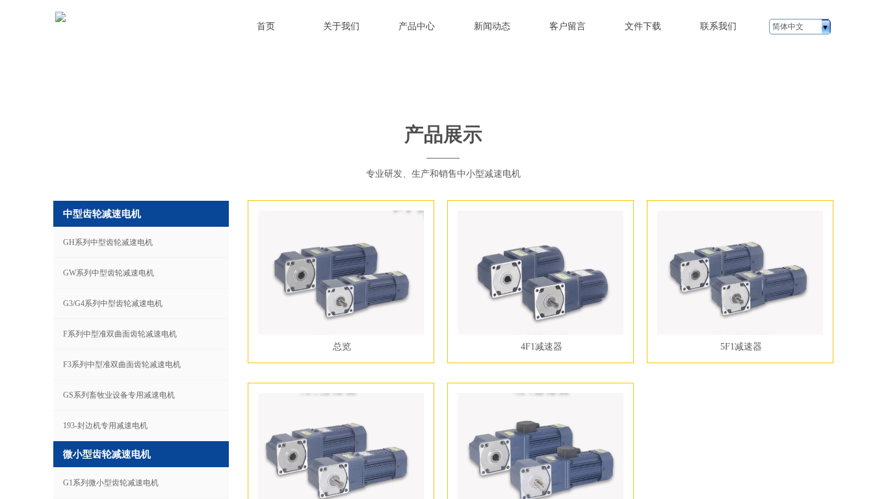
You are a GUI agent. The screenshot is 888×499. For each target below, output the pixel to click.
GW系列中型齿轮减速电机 (108, 272)
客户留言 (567, 26)
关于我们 (341, 26)
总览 (342, 346)
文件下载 (643, 26)
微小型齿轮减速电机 (107, 454)
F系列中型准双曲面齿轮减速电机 (120, 334)
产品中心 (416, 26)
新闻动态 (492, 26)
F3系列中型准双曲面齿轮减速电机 (122, 364)
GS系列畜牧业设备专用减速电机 (119, 395)
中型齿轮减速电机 (102, 214)
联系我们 (718, 26)
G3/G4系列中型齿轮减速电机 (113, 303)
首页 (266, 26)
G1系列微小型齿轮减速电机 (111, 482)
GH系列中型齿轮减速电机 (108, 242)
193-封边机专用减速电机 (105, 425)
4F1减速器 (541, 346)
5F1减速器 (741, 346)
